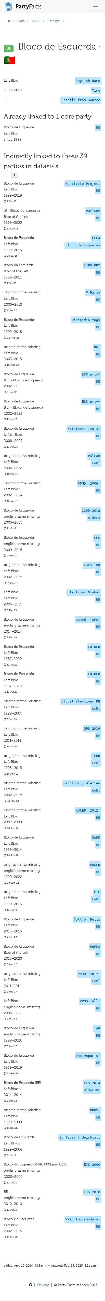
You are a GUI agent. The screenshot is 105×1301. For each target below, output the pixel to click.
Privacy (43, 1285)
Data (21, 21)
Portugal (53, 21)
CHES (36, 21)
